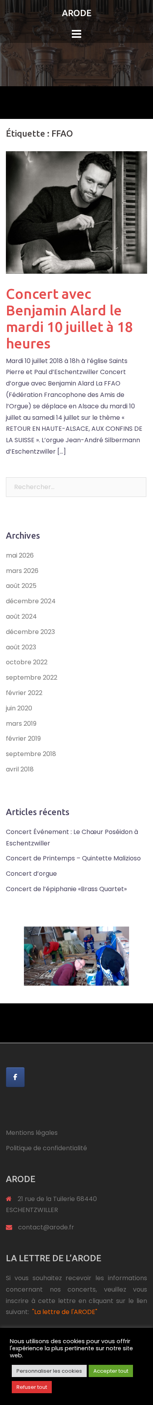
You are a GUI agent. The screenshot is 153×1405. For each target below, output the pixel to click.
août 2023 (21, 647)
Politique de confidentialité (46, 1148)
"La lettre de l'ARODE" (64, 1311)
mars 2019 (21, 723)
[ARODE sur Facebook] (15, 1077)
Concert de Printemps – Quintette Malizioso (73, 858)
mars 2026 (22, 570)
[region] (76, 956)
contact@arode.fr (46, 1227)
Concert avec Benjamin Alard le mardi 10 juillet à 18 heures (69, 318)
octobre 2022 (26, 662)
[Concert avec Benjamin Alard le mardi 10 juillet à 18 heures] (76, 212)
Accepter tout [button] (110, 1371)
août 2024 (21, 616)
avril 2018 (20, 769)
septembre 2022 (31, 677)
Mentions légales (32, 1132)
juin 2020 (19, 708)
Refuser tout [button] (31, 1387)
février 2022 (24, 692)
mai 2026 (20, 555)
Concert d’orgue (31, 873)
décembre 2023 (30, 631)
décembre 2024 (31, 601)
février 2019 (23, 738)
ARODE (76, 13)
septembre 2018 (31, 753)
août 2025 (21, 585)
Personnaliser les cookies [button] (49, 1371)
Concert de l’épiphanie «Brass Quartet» (66, 888)
